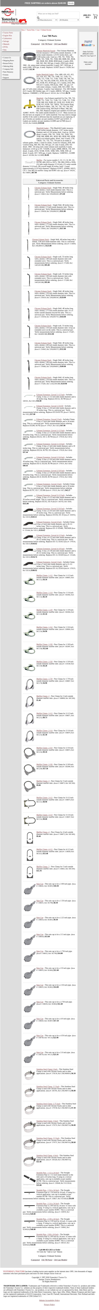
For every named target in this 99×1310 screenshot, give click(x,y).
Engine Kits (7, 36)
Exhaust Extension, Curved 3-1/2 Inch (50, 495)
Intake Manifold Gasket (45, 74)
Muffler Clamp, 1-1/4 (44, 593)
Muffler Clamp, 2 (42, 696)
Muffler (39, 160)
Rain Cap (39, 884)
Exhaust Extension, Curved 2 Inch (48, 419)
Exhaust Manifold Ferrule (45, 51)
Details (71, 3)
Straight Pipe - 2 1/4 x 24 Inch (47, 1204)
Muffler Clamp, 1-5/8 (44, 662)
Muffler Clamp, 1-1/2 (44, 575)
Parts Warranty (8, 72)
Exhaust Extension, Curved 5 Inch (48, 562)
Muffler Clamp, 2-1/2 (44, 713)
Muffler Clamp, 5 (42, 867)
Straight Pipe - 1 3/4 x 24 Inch (47, 1190)
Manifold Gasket (42, 128)
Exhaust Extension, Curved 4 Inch (48, 522)
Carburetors (7, 38)
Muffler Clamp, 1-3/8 (44, 644)
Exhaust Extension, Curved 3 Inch (48, 484)
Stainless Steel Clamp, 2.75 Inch (48, 1104)
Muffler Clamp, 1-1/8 (44, 610)
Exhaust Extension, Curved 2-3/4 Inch (50, 457)
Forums (5, 75)
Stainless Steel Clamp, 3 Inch (47, 1121)
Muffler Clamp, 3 (42, 781)
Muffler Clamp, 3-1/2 (44, 798)
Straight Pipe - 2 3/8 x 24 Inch (47, 1219)
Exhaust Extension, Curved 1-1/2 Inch (50, 395)
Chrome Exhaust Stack (43, 188)
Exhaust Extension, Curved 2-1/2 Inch (50, 431)
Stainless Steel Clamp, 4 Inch (47, 1155)
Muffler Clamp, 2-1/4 (44, 731)
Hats (4, 50)
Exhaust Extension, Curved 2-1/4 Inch (50, 444)
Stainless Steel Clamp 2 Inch (46, 1069)
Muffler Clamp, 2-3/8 (44, 764)
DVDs (5, 47)
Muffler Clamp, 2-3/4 (44, 748)
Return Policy (8, 63)
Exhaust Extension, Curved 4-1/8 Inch (50, 549)
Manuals (6, 44)
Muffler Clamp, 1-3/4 (44, 627)
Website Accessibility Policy (49, 1300)
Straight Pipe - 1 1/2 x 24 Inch (47, 1173)
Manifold (39, 98)
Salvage (6, 41)
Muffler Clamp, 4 (42, 832)
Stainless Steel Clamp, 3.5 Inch (47, 1138)
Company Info (8, 69)
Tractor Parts (8, 33)
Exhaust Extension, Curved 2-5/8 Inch (50, 471)
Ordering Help (8, 66)
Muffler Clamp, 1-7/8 (44, 679)
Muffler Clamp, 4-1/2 (44, 849)
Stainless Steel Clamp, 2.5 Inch (47, 1087)
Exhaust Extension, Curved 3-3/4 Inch (50, 509)
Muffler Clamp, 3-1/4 (44, 815)
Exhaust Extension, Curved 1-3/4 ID (49, 406)
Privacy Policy (49, 1305)
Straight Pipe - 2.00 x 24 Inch (47, 1234)
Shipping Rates (8, 60)
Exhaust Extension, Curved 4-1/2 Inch (50, 535)
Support (6, 78)
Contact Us (7, 58)
